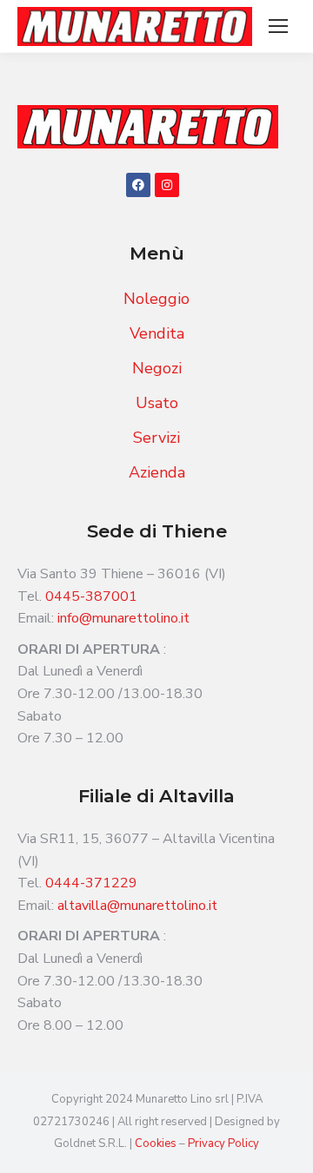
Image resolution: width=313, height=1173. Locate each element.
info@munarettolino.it (123, 618)
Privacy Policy (223, 1143)
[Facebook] (138, 185)
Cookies (157, 1143)
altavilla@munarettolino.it (137, 905)
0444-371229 (91, 883)
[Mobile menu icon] (278, 26)
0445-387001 (91, 596)
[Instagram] (167, 185)
